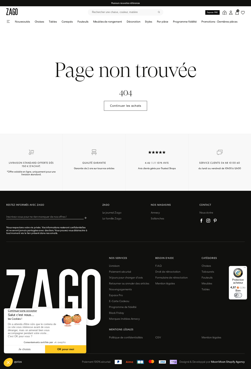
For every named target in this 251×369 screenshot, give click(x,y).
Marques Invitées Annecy (124, 318)
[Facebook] (201, 221)
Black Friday (116, 312)
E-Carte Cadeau (119, 301)
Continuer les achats (125, 106)
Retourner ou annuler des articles (129, 283)
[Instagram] (208, 221)
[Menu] (244, 268)
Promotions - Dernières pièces (219, 21)
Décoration (133, 21)
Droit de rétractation (167, 271)
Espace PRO (212, 12)
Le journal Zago (111, 212)
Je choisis (24, 349)
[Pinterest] (215, 221)
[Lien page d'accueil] (12, 12)
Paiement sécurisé (120, 271)
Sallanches (157, 218)
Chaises (39, 21)
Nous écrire (206, 212)
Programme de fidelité (122, 307)
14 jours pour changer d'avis (126, 277)
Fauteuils (82, 21)
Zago (106, 204)
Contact (205, 204)
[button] (8, 362)
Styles (148, 21)
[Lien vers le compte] (224, 12)
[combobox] (125, 12)
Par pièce (162, 21)
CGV (158, 337)
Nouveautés (22, 21)
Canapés (67, 21)
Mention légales (165, 283)
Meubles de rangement (107, 21)
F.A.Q (158, 265)
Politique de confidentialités (126, 337)
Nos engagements (120, 289)
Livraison (114, 265)
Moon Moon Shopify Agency (228, 362)
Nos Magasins (161, 204)
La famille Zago (111, 218)
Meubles (207, 283)
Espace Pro (116, 295)
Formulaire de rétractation (171, 277)
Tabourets (208, 271)
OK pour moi (65, 349)
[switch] (238, 295)
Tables (53, 21)
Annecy (155, 212)
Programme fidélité (184, 21)
